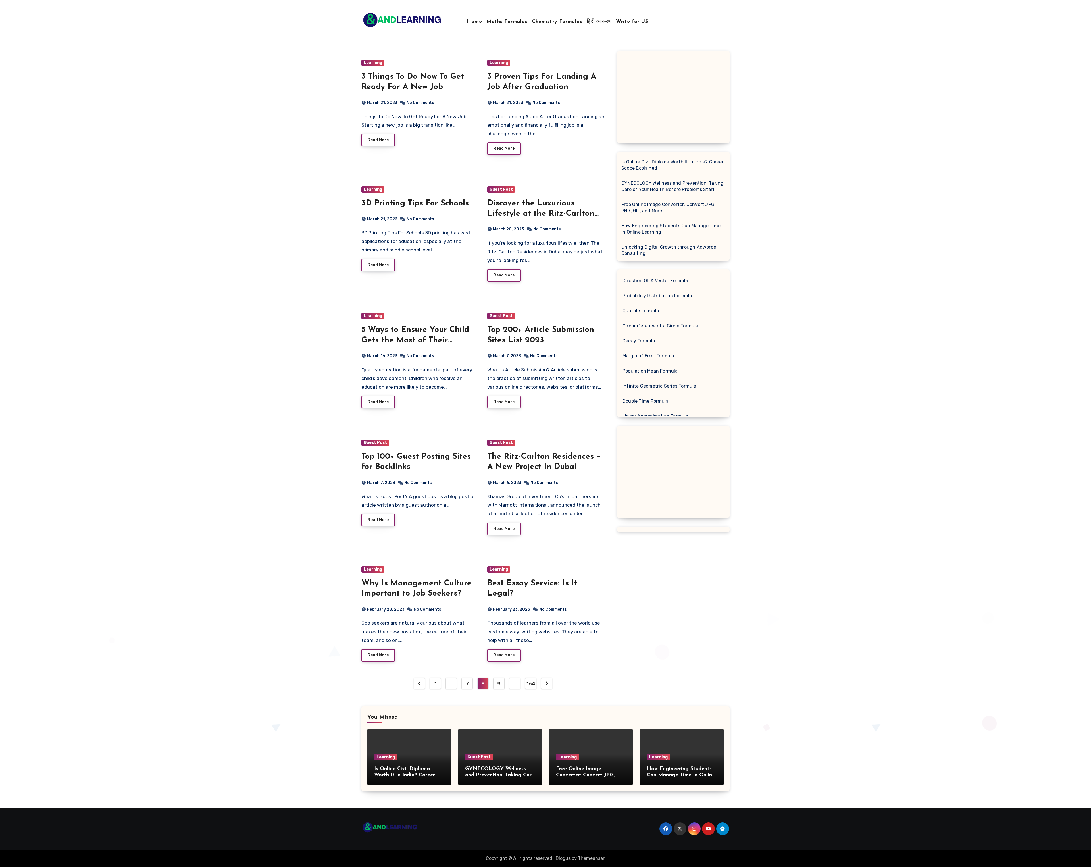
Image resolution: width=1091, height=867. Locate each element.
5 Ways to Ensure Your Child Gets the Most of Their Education (415, 340)
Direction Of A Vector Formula (655, 280)
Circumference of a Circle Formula (660, 325)
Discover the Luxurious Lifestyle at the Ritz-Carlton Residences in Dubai (540, 213)
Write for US (632, 21)
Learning (373, 62)
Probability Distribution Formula (657, 295)
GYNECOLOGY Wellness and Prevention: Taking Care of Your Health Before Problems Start (672, 186)
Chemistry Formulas (557, 21)
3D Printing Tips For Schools (415, 203)
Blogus (563, 858)
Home (474, 21)
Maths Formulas (506, 21)
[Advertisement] (674, 98)
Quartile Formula (640, 310)
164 (531, 684)
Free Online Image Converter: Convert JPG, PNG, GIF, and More (668, 207)
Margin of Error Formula (648, 356)
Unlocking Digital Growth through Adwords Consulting (668, 250)
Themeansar (591, 858)
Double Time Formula (645, 401)
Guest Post (501, 189)
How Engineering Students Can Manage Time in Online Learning (671, 229)
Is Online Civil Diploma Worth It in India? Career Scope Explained (672, 165)
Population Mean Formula (650, 371)
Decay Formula (638, 341)
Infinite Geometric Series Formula (659, 386)
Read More (378, 140)
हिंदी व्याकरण (599, 21)
